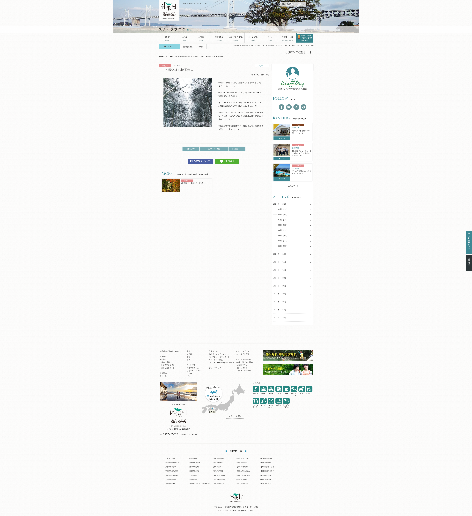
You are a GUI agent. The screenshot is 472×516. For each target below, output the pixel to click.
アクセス (280, 45)
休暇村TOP (163, 57)
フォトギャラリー (293, 45)
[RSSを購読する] (296, 107)
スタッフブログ (199, 57)
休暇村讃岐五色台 (183, 57)
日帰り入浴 (260, 45)
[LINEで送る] (289, 107)
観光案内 (271, 45)
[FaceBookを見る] (281, 107)
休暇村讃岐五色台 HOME (244, 45)
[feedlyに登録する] (303, 107)
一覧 (171, 57)
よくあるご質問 (308, 45)
